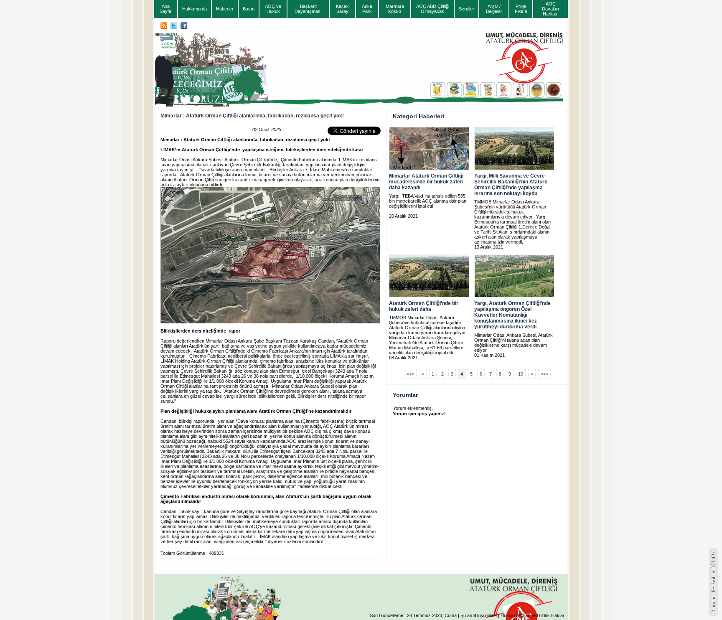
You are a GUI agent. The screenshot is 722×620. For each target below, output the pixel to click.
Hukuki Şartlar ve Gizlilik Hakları (533, 615)
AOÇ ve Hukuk (273, 9)
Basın (248, 8)
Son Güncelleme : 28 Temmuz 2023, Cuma (413, 615)
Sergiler (466, 8)
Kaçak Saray (342, 9)
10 (520, 373)
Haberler (225, 8)
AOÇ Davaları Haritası (550, 8)
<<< (410, 373)
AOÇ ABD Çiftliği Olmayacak (432, 9)
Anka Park (367, 9)
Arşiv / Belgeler (494, 9)
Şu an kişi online (478, 615)
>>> (544, 373)
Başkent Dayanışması (308, 9)
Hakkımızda (194, 8)
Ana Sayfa (165, 9)
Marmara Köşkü (395, 9)
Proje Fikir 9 (521, 9)
